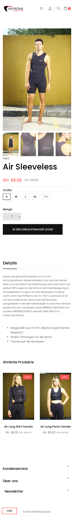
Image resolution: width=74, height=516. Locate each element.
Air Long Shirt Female (18, 426)
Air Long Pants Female (55, 426)
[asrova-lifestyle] (15, 8)
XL (35, 197)
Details (10, 263)
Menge (7, 209)
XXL (46, 197)
